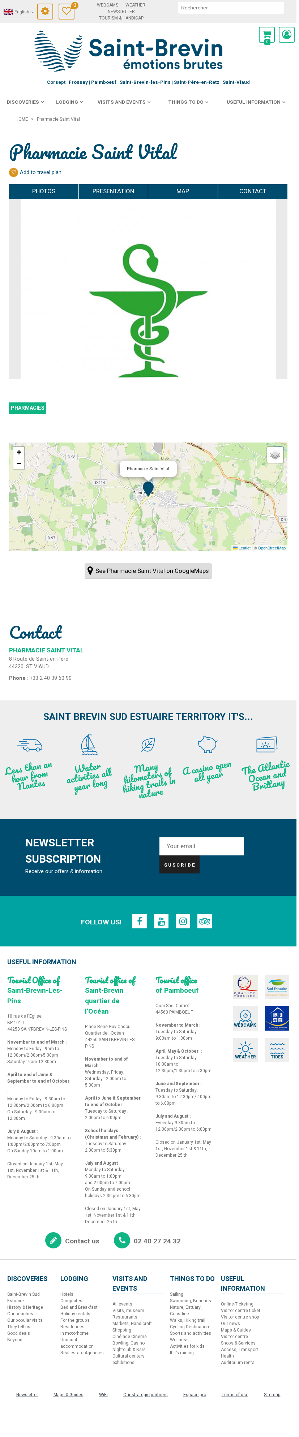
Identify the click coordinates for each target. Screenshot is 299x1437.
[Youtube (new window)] (161, 921)
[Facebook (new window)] (139, 921)
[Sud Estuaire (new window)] (277, 987)
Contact (252, 191)
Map (182, 191)
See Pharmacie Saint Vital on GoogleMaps (152, 570)
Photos (43, 191)
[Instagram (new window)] (183, 921)
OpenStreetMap (272, 548)
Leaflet (244, 548)
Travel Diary (73, 6)
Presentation (113, 191)
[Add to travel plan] (13, 172)
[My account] (286, 34)
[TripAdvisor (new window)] (204, 921)
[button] (267, 34)
